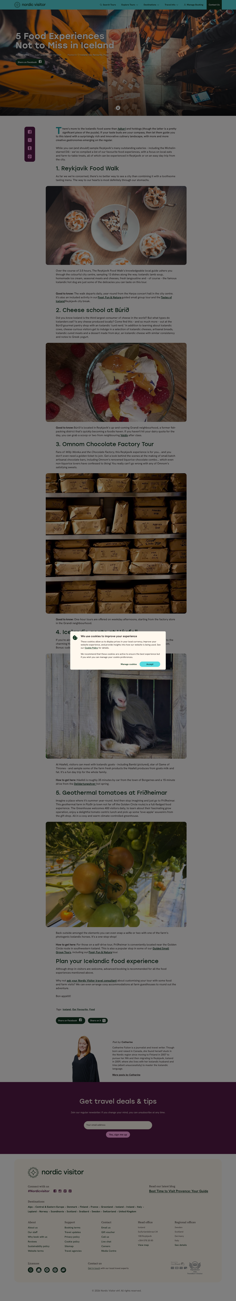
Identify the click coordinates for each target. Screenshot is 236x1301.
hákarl (122, 128)
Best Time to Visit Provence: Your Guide (178, 1191)
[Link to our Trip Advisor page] (197, 1267)
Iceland (83, 54)
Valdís (124, 435)
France (94, 1206)
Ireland (130, 1206)
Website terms (36, 1250)
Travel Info (170, 4)
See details (181, 1244)
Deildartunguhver (85, 784)
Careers (105, 1246)
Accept (149, 664)
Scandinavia (57, 1211)
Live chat (106, 1241)
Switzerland (109, 1211)
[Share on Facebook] (30, 132)
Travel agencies (73, 1250)
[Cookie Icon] (75, 647)
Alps (30, 1206)
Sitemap (69, 1246)
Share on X (95, 1020)
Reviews (32, 1241)
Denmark (72, 1206)
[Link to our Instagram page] (60, 1191)
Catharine (24, 54)
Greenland (107, 1206)
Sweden (96, 1211)
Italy (139, 1206)
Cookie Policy (91, 647)
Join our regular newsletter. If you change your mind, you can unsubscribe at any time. (118, 1112)
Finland (84, 1206)
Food (106, 54)
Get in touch (94, 1268)
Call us (105, 1236)
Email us (105, 1227)
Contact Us (214, 4)
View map (143, 1244)
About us (33, 1227)
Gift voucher (108, 1232)
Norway (43, 1211)
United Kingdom (127, 1211)
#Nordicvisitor (39, 1191)
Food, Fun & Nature (109, 297)
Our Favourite (95, 54)
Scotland (71, 1211)
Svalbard (84, 1211)
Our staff (32, 1232)
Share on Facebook (27, 62)
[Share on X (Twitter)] (30, 140)
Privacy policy (72, 1236)
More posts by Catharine (126, 1074)
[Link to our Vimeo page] (65, 1191)
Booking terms (72, 1227)
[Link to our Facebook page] (55, 1191)
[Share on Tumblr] (30, 148)
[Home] (35, 5)
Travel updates (73, 1232)
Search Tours (109, 4)
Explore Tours (128, 4)
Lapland (32, 1211)
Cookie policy (72, 1241)
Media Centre (108, 1250)
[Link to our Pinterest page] (70, 1191)
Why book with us (37, 1236)
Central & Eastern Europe (49, 1206)
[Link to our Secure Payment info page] (179, 1265)
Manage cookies (129, 664)
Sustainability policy (38, 1246)
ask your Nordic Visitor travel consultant (92, 980)
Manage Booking (195, 4)
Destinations (150, 4)
